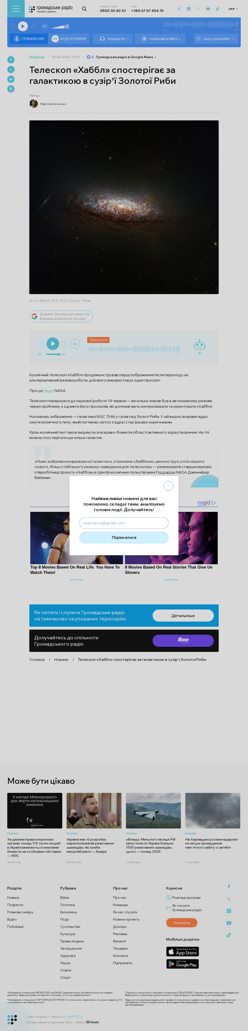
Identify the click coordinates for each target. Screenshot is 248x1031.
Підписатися (124, 537)
